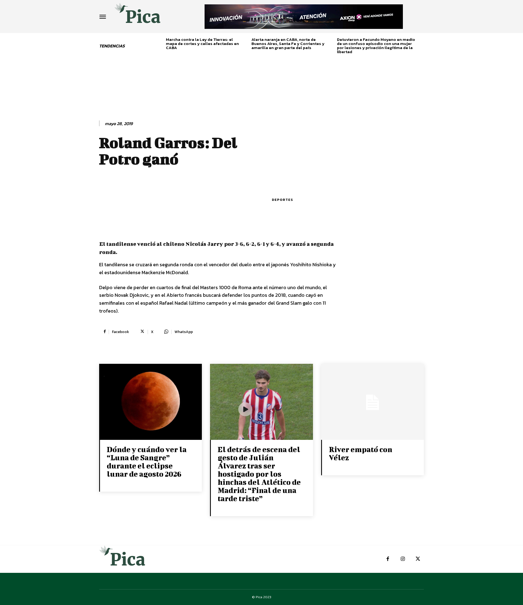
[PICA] (137, 15)
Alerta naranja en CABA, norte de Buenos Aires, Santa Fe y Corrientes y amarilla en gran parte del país (287, 43)
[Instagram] (403, 559)
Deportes (282, 199)
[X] (418, 559)
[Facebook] (388, 559)
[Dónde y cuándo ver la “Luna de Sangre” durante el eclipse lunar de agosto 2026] (150, 402)
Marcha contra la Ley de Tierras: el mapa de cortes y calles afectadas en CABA (202, 43)
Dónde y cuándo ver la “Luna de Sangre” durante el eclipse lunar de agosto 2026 (147, 461)
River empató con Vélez (360, 453)
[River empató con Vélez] (372, 402)
